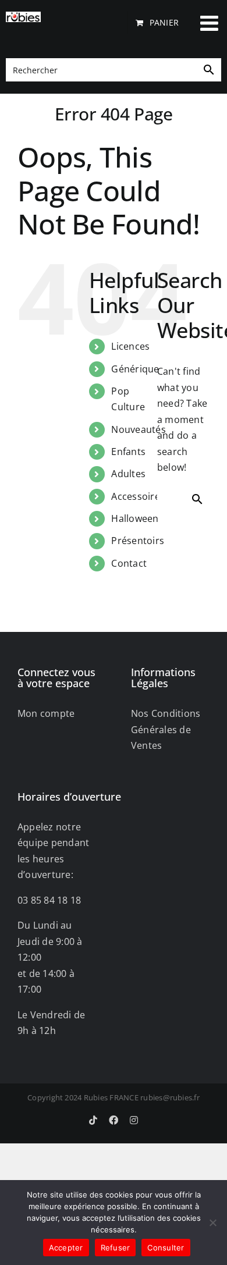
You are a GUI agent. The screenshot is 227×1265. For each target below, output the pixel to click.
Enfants (128, 451)
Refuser (115, 1247)
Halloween (134, 518)
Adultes (128, 473)
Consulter (165, 1247)
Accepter (66, 1247)
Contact (129, 563)
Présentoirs (137, 540)
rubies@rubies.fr (170, 1097)
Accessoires (138, 496)
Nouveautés (138, 429)
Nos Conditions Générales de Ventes (165, 729)
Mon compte (46, 713)
